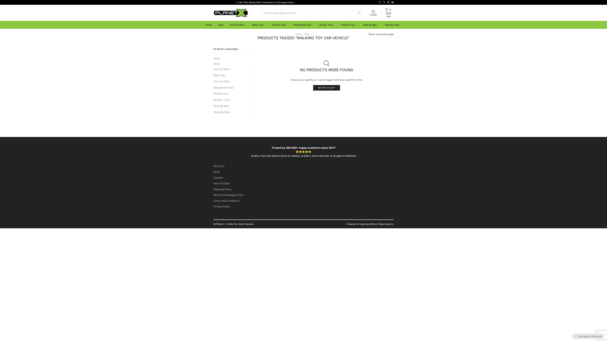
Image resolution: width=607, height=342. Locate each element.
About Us (218, 166)
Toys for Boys (237, 24)
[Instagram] (388, 2)
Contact (218, 177)
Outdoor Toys (348, 24)
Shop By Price (392, 24)
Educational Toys (302, 24)
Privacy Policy (221, 206)
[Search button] (359, 13)
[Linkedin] (393, 2)
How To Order (221, 183)
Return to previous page (381, 34)
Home (209, 24)
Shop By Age (370, 24)
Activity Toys (326, 24)
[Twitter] (384, 2)
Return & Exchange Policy (228, 194)
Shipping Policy (222, 189)
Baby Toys (257, 24)
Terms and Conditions (226, 200)
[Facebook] (380, 2)
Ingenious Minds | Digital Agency (377, 224)
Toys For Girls (278, 24)
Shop (221, 24)
